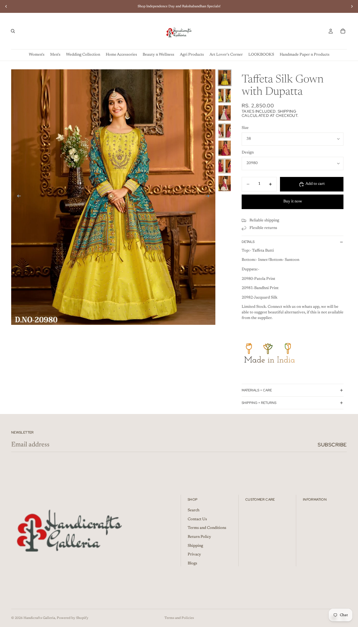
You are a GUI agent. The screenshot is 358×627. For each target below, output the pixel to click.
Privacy (194, 555)
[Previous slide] (6, 6)
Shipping (195, 546)
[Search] (13, 31)
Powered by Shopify (72, 618)
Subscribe (332, 444)
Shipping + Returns (259, 403)
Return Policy (199, 537)
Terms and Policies (179, 618)
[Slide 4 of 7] (224, 130)
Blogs (192, 564)
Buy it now (292, 202)
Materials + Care (257, 390)
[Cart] (343, 31)
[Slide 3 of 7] (224, 113)
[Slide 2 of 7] (224, 95)
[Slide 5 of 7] (224, 148)
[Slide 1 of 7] (224, 78)
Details (248, 242)
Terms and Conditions (207, 528)
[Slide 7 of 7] (224, 183)
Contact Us (197, 519)
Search (193, 510)
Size (245, 128)
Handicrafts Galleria (39, 618)
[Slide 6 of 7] (224, 166)
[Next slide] (352, 6)
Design (248, 153)
